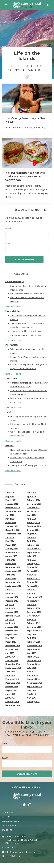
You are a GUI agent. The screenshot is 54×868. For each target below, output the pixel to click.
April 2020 (10, 608)
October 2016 (33, 664)
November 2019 (12, 615)
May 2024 (9, 541)
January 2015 (33, 701)
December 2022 (12, 567)
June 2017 (31, 653)
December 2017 (12, 645)
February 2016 (12, 679)
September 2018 (34, 630)
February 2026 (33, 500)
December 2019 (34, 612)
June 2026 (31, 492)
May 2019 (31, 619)
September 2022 (13, 571)
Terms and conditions (12, 821)
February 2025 (33, 522)
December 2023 (34, 548)
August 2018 (11, 634)
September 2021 (13, 585)
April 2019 (10, 623)
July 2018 (31, 634)
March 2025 (10, 522)
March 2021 (32, 593)
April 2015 (10, 697)
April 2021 (10, 593)
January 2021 (11, 597)
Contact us (7, 812)
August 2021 (33, 585)
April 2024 (31, 541)
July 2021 (9, 589)
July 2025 (9, 515)
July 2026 (9, 492)
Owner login (8, 830)
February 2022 (33, 578)
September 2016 (13, 668)
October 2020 (11, 600)
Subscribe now (24, 259)
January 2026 (11, 503)
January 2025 (11, 526)
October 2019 (33, 615)
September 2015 (34, 686)
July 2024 (9, 537)
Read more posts (13, 306)
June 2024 (31, 537)
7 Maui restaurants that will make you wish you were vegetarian (25, 176)
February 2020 (33, 608)
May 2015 (31, 694)
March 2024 (10, 544)
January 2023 (33, 563)
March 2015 (32, 697)
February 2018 (33, 641)
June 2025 (31, 515)
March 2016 (32, 675)
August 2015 (11, 690)
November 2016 (12, 664)
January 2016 (33, 679)
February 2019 (33, 623)
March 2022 (10, 578)
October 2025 (33, 507)
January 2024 (11, 548)
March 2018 (10, 641)
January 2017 (11, 660)
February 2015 (12, 701)
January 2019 (11, 626)
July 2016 (31, 668)
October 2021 (33, 582)
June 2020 (31, 604)
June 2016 (10, 671)
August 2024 (33, 533)
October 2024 (33, 530)
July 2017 (9, 653)
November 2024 (12, 530)
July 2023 (31, 556)
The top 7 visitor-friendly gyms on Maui (28, 465)
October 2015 (11, 686)
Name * (5, 743)
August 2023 (11, 556)
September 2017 (34, 649)
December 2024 (34, 526)
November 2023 (12, 552)
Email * (5, 758)
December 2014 (12, 705)
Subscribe (7, 817)
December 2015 (12, 682)
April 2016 (10, 675)
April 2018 (31, 638)
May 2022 (31, 574)
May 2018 (9, 638)
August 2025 (33, 511)
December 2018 (34, 626)
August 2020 (33, 600)
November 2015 (34, 682)
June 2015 (10, 694)
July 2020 (9, 604)
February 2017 (33, 656)
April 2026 (31, 496)
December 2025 (34, 503)
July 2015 (31, 690)
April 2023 (31, 559)
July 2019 (9, 619)
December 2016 (34, 660)
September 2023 (34, 552)
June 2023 (10, 559)
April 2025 (31, 518)
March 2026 (10, 500)
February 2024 (33, 544)
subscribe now (27, 774)
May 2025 (9, 518)
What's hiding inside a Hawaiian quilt (27, 293)
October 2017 (11, 649)
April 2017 (10, 656)
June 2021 (31, 589)
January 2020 (11, 612)
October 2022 (33, 567)
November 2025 (12, 507)
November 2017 (34, 645)
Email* (8, 243)
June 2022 (10, 574)
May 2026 (9, 496)
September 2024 (13, 533)
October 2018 (11, 630)
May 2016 (31, 671)
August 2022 (33, 571)
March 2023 (10, 563)
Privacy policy (9, 825)
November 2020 (34, 597)
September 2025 (13, 511)
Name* (8, 229)
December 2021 (12, 582)
